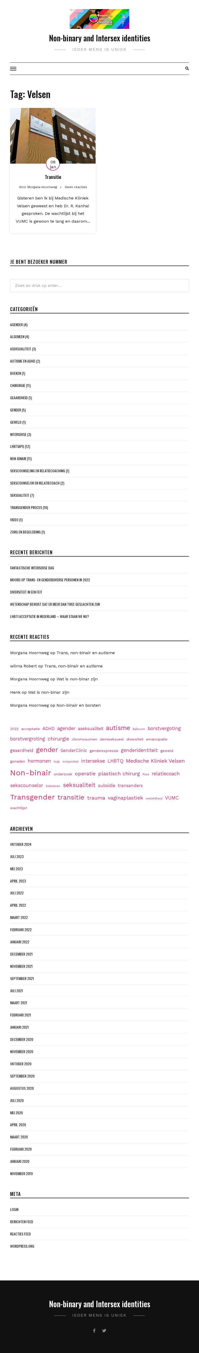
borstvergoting (164, 728)
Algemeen (17, 336)
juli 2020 (17, 1100)
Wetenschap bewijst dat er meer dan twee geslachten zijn (55, 604)
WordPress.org (22, 1246)
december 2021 (21, 954)
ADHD (48, 728)
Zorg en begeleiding (25, 531)
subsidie (106, 785)
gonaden (17, 761)
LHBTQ (115, 761)
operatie (85, 773)
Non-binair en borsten (78, 705)
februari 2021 (20, 1014)
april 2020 (18, 1124)
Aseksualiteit (20, 348)
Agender (16, 324)
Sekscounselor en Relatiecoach (35, 483)
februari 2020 (21, 1149)
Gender (15, 410)
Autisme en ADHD (22, 361)
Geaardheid (19, 397)
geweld (166, 751)
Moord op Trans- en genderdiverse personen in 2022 (50, 579)
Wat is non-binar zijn (77, 678)
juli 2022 (17, 892)
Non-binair (18, 458)
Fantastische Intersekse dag (32, 567)
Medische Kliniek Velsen (155, 761)
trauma (96, 798)
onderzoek (63, 774)
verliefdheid (154, 798)
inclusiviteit (70, 761)
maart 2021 (18, 1002)
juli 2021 (16, 990)
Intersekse (18, 434)
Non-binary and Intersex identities (99, 38)
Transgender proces (26, 507)
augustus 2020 (22, 1088)
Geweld (16, 422)
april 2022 (18, 905)
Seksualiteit (19, 495)
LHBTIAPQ (17, 446)
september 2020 (22, 1076)
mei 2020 (16, 1112)
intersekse (93, 761)
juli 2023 (17, 856)
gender (47, 749)
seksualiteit (79, 785)
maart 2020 (19, 1136)
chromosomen (84, 739)
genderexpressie (104, 751)
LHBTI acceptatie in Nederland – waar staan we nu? (49, 616)
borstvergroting (27, 739)
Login (14, 1209)
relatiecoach (166, 773)
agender (66, 728)
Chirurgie (17, 385)
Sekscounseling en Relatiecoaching (37, 470)
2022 (14, 729)
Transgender (32, 797)
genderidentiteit (139, 750)
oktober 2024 (20, 844)
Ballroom (139, 729)
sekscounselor (26, 785)
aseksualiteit (90, 728)
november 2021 (21, 966)
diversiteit (135, 739)
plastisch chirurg (119, 773)
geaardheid (21, 750)
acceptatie (30, 729)
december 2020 (21, 1039)
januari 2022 (19, 941)
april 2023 (18, 881)
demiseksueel (112, 739)
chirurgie (58, 739)
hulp (57, 761)
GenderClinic (74, 750)
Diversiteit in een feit (26, 592)
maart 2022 (19, 917)
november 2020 (21, 1051)
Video (14, 519)
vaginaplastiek (125, 798)
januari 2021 (19, 1027)
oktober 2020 (20, 1063)
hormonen (39, 761)
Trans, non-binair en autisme (85, 652)
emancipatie (156, 739)
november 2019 (21, 1173)
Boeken (15, 373)
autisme (118, 728)
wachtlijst (18, 808)
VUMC (172, 798)
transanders (130, 785)
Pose (146, 774)
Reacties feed (20, 1233)
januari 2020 (19, 1161)
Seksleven (53, 786)
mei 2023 (16, 868)
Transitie (53, 176)
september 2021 (22, 978)
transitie (71, 797)
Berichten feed (21, 1221)
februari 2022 (21, 929)
